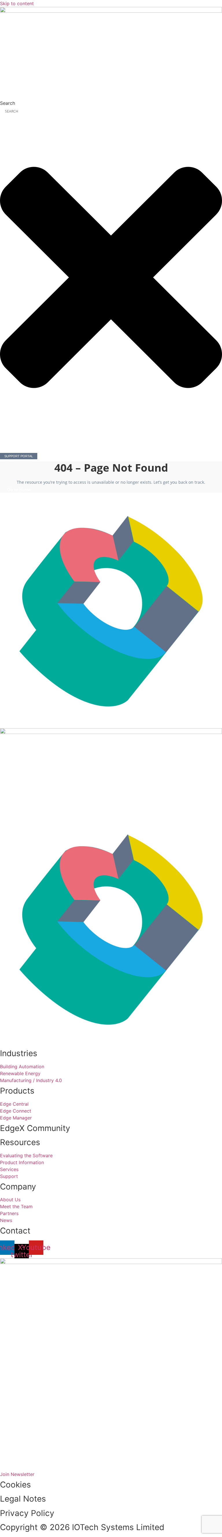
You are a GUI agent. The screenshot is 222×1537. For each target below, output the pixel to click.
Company (18, 1186)
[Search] (5, 446)
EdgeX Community (35, 1128)
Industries (18, 1053)
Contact (15, 1231)
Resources (20, 1142)
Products (17, 1091)
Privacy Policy (27, 1513)
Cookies (15, 1484)
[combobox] (111, 111)
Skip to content (17, 3)
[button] (111, 94)
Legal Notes (23, 1499)
